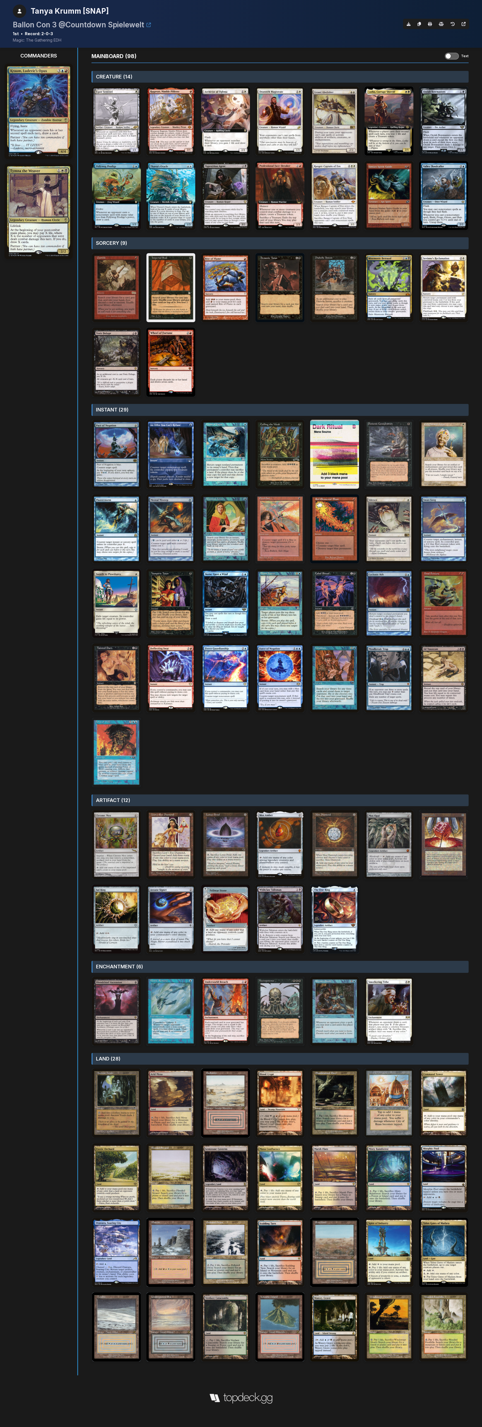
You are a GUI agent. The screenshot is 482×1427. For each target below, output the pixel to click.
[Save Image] (408, 24)
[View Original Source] (463, 24)
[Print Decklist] (429, 24)
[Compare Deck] (441, 24)
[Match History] (452, 24)
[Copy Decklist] (419, 24)
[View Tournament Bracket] (148, 24)
